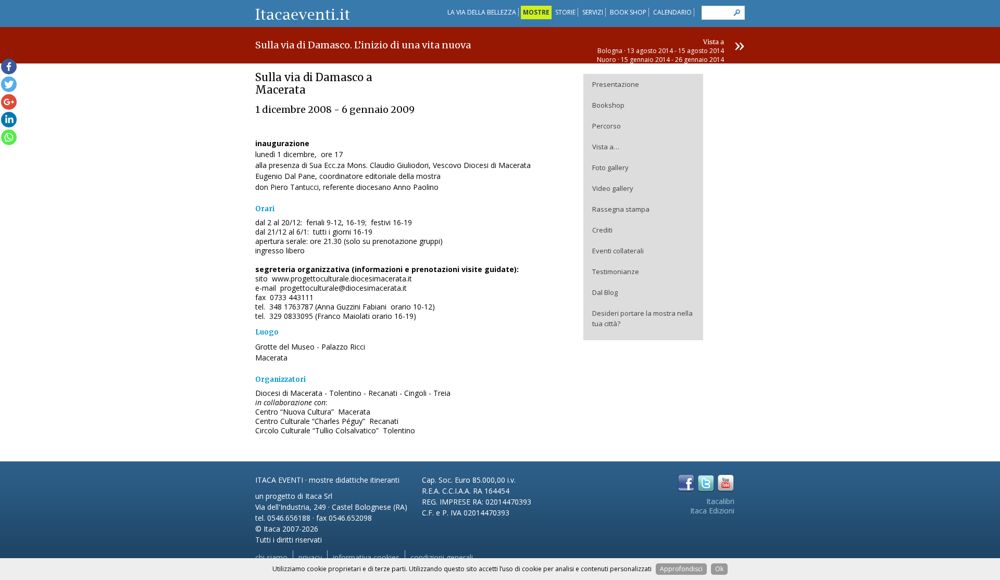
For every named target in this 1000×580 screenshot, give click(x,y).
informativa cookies (366, 557)
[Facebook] (9, 66)
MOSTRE (536, 12)
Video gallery (612, 188)
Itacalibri (720, 501)
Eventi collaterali (618, 250)
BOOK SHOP (628, 12)
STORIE (565, 12)
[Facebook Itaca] (686, 483)
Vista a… (605, 146)
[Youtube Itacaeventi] (725, 483)
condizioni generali (441, 557)
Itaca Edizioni (712, 510)
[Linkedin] (9, 119)
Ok (719, 568)
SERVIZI (592, 12)
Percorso (606, 126)
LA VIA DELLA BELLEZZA (481, 12)
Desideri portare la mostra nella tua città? (642, 318)
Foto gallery (610, 167)
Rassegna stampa (620, 209)
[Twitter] (9, 84)
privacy (310, 557)
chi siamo (271, 557)
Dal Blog (605, 292)
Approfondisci (681, 568)
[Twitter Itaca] (706, 483)
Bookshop (608, 105)
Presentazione (615, 84)
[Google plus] (9, 102)
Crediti (602, 230)
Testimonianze (615, 271)
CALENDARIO (672, 12)
